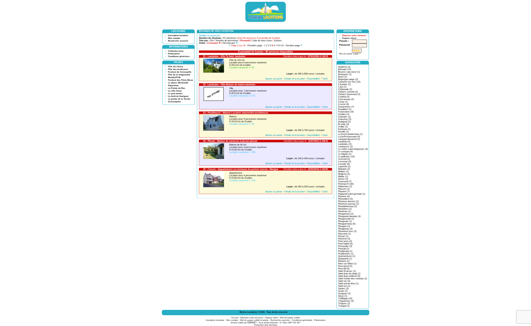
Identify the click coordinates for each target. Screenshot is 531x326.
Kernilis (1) (343, 131)
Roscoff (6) (344, 268)
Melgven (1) (344, 174)
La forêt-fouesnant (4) (349, 136)
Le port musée (175, 93)
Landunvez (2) (345, 146)
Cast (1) (342, 86)
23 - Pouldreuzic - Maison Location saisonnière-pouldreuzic (235, 112)
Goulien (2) (343, 114)
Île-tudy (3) (343, 124)
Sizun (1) (342, 296)
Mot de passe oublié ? (349, 54)
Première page (254, 45)
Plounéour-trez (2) (347, 231)
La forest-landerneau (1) (350, 134)
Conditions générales (179, 56)
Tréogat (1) (344, 306)
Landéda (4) (344, 141)
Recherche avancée (178, 41)
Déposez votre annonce (354, 35)
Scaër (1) (343, 291)
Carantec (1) (344, 84)
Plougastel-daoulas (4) (349, 216)
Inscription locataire (178, 35)
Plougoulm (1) (345, 221)
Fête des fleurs (175, 66)
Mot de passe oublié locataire (254, 320)
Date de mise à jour (262, 40)
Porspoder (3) (345, 246)
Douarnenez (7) (346, 106)
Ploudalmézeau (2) (347, 206)
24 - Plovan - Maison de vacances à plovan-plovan (230, 141)
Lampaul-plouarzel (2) (349, 139)
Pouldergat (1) (345, 251)
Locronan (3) (344, 161)
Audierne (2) (344, 67)
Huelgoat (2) (344, 121)
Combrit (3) (344, 96)
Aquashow (173, 85)
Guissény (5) (344, 119)
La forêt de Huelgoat (178, 96)
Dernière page (293, 45)
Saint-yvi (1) (344, 286)
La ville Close (175, 91)
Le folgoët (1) (344, 154)
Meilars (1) (343, 171)
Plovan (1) (343, 236)
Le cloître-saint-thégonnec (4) (353, 149)
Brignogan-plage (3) (348, 79)
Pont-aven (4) (345, 241)
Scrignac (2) (344, 293)
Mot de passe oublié (290, 317)
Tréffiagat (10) (345, 298)
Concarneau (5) (346, 99)
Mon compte (174, 38)
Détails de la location (294, 78)
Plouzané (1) (344, 233)
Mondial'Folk (174, 77)
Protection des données (265, 325)
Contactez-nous (176, 51)
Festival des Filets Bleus (180, 80)
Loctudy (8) (344, 164)
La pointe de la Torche (179, 99)
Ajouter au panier (273, 78)
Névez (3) (343, 179)
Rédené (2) (344, 261)
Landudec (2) (345, 144)
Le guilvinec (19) (346, 156)
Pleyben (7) (344, 191)
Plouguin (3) (344, 226)
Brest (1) (342, 77)
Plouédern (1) (345, 209)
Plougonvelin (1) (346, 218)
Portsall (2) (343, 248)
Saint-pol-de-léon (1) (348, 283)
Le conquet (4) (345, 151)
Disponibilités (313, 78)
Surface (278, 40)
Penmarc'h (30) (346, 184)
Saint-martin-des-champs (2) (352, 278)
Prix (212, 40)
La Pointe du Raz (176, 88)
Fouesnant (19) (346, 111)
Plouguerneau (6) (347, 223)
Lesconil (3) (344, 159)
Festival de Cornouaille (179, 72)
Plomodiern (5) (345, 199)
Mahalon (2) (344, 169)
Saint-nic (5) (344, 281)
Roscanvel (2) (345, 266)
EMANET (252, 322)
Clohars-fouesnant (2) (349, 94)
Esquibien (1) (344, 109)
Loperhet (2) (344, 166)
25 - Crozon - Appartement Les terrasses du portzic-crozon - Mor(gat (240, 169)
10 (282, 45)
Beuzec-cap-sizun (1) (349, 72)
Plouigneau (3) (345, 228)
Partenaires (174, 54)
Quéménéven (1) (346, 256)
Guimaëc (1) (344, 116)
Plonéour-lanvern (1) (348, 201)
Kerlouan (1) (344, 129)
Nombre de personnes (227, 40)
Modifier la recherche (209, 35)
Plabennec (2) (345, 186)
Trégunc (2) (344, 303)
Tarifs (325, 78)
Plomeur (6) (344, 196)
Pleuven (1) (344, 189)
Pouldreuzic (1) (345, 253)
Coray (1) (343, 101)
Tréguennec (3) (346, 301)
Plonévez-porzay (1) (348, 204)
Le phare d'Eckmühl (178, 83)
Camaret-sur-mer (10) (349, 82)
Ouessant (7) (345, 181)
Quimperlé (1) (345, 258)
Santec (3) (343, 288)
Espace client (349, 38)
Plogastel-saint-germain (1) (351, 194)
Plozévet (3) (344, 238)
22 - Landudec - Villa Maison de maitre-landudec (229, 84)
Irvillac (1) (343, 126)
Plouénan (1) (344, 211)
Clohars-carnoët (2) (348, 91)
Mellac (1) (343, 176)
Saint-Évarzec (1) (347, 271)
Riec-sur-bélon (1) (347, 263)
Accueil (234, 317)
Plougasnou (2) (345, 213)
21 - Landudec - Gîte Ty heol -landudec (224, 56)
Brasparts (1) (345, 74)
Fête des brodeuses (178, 69)
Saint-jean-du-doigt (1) (349, 273)
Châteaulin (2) (345, 89)
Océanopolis (174, 101)
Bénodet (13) (344, 69)
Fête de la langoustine (179, 74)
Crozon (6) (343, 104)
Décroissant (229, 43)
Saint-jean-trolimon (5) (349, 276)
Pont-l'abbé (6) (345, 243)
